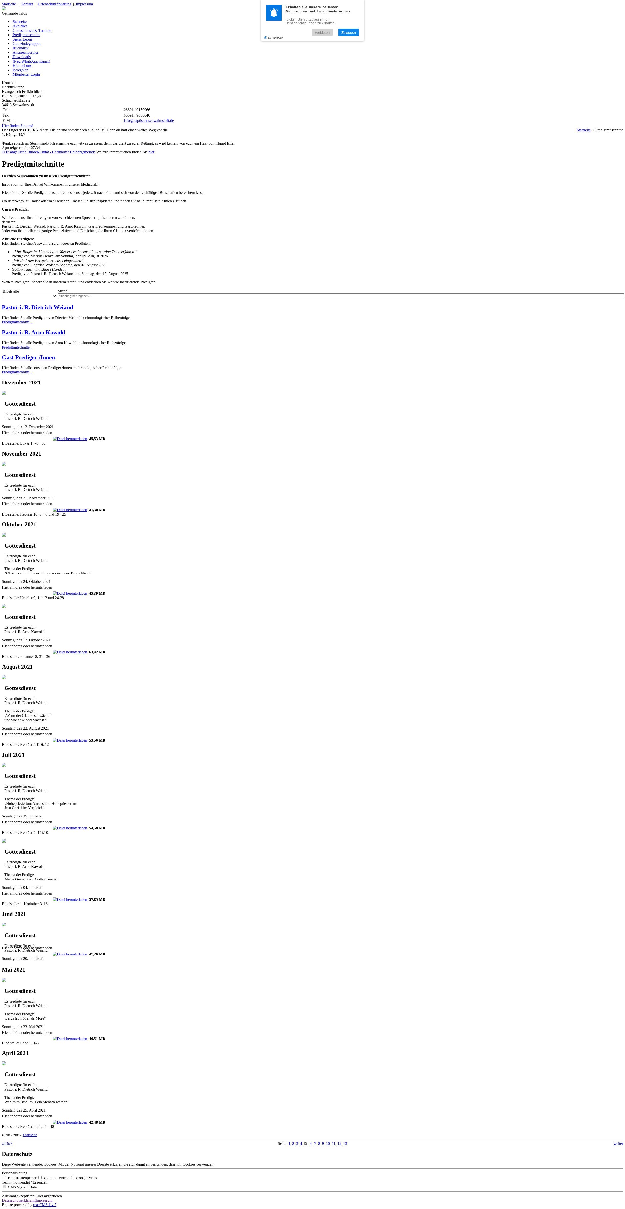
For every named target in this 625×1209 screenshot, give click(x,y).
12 (339, 1143)
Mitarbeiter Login (26, 74)
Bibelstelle (11, 291)
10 (328, 1143)
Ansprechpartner (25, 52)
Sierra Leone (22, 39)
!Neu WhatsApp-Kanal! (31, 61)
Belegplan (20, 70)
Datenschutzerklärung (55, 4)
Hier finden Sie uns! (17, 126)
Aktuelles (20, 26)
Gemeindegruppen (27, 44)
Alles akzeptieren (48, 1196)
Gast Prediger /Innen (28, 357)
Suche (62, 291)
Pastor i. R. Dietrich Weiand (37, 307)
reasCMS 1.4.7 (44, 1205)
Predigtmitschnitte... (17, 322)
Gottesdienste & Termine (32, 30)
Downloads (22, 57)
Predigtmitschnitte (26, 35)
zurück (7, 1143)
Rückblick (21, 48)
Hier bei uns (22, 66)
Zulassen (348, 32)
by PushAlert (275, 38)
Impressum (84, 4)
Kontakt (27, 4)
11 (333, 1143)
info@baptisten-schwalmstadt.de (149, 120)
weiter (618, 1143)
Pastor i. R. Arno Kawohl (33, 332)
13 (345, 1143)
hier (151, 152)
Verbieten (322, 32)
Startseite (9, 4)
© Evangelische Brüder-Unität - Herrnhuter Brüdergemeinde (48, 152)
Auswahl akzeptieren (18, 1196)
